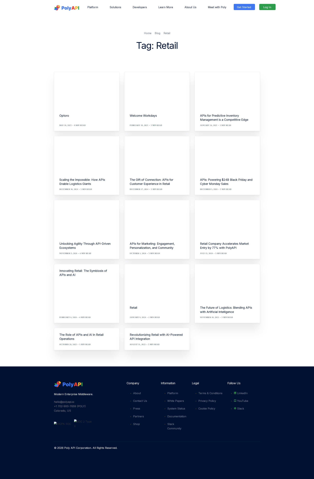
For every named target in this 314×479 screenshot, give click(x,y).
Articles (206, 79)
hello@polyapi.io (64, 401)
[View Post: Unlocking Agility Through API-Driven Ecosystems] (86, 218)
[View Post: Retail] (157, 282)
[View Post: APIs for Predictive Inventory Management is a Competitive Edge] (227, 90)
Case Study (207, 207)
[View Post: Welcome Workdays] (157, 90)
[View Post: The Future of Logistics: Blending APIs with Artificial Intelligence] (227, 282)
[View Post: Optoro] (86, 90)
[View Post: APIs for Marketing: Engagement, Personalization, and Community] (157, 218)
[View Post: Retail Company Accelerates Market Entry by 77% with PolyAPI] (227, 218)
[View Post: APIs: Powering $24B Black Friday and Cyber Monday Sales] (227, 154)
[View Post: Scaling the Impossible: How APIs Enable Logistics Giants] (86, 154)
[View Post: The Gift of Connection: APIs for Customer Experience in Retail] (157, 154)
